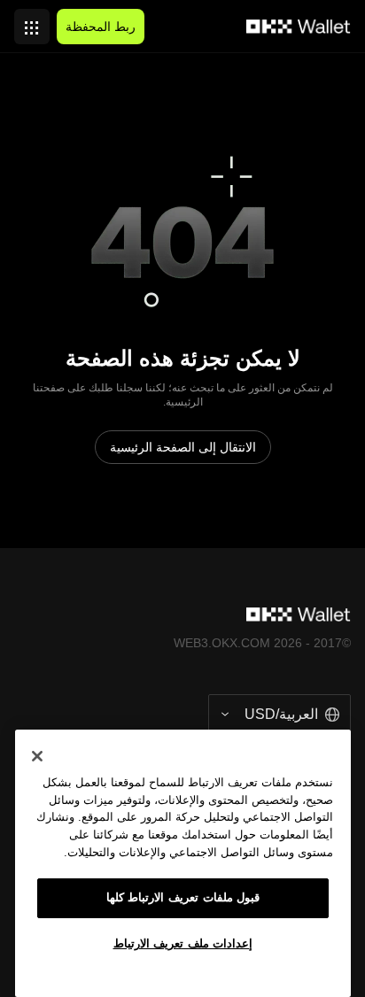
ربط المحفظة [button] (101, 26)
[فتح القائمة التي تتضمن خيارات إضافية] (32, 22)
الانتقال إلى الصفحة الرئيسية (183, 447)
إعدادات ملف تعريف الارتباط (183, 943)
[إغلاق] (37, 756)
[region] (183, 863)
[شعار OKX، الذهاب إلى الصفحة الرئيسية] (298, 26)
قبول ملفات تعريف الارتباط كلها (183, 897)
